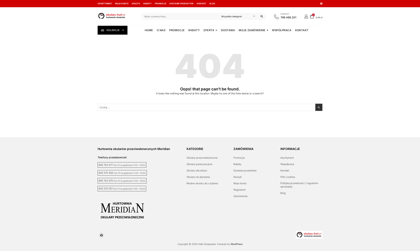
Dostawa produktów (181, 3)
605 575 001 (122, 188)
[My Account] (306, 16)
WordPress (237, 244)
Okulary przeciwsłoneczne (202, 157)
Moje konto (121, 3)
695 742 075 (122, 180)
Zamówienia (240, 196)
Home (149, 30)
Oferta (208, 30)
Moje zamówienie (252, 30)
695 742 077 (122, 165)
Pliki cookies (287, 176)
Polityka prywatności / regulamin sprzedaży (299, 185)
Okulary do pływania (198, 176)
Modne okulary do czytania (202, 183)
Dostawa (228, 30)
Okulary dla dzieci (197, 170)
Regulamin (239, 189)
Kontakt (201, 3)
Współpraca (281, 30)
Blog (212, 3)
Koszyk (136, 3)
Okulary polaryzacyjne (199, 164)
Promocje (160, 3)
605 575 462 (122, 172)
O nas (161, 30)
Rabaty (147, 3)
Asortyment (105, 3)
